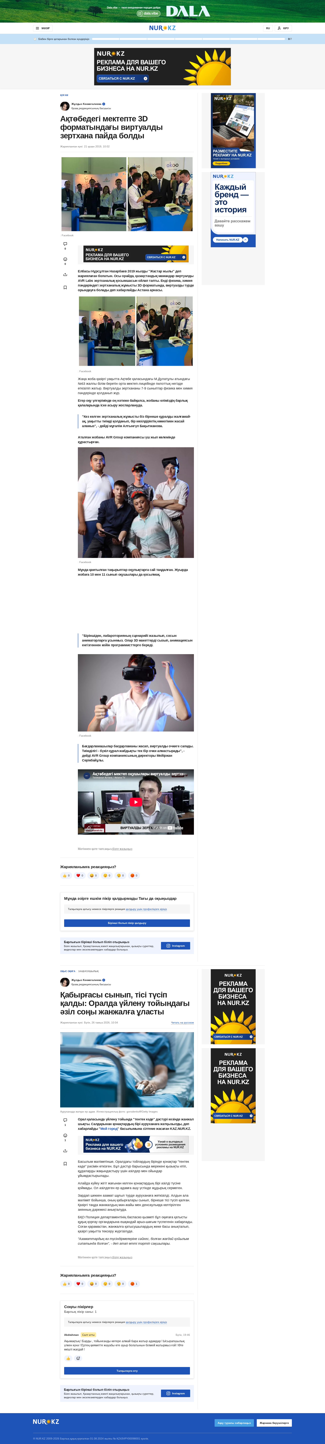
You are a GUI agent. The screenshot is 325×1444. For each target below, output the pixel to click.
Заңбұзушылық (88, 971)
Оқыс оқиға (67, 971)
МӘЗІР (46, 28)
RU (268, 28)
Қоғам (64, 95)
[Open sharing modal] (65, 274)
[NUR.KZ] (162, 28)
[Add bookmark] (65, 287)
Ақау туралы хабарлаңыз (234, 1422)
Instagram (178, 945)
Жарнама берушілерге (274, 1422)
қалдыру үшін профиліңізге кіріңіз (146, 909)
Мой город (109, 1129)
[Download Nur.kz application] (162, 11)
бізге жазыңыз (122, 848)
